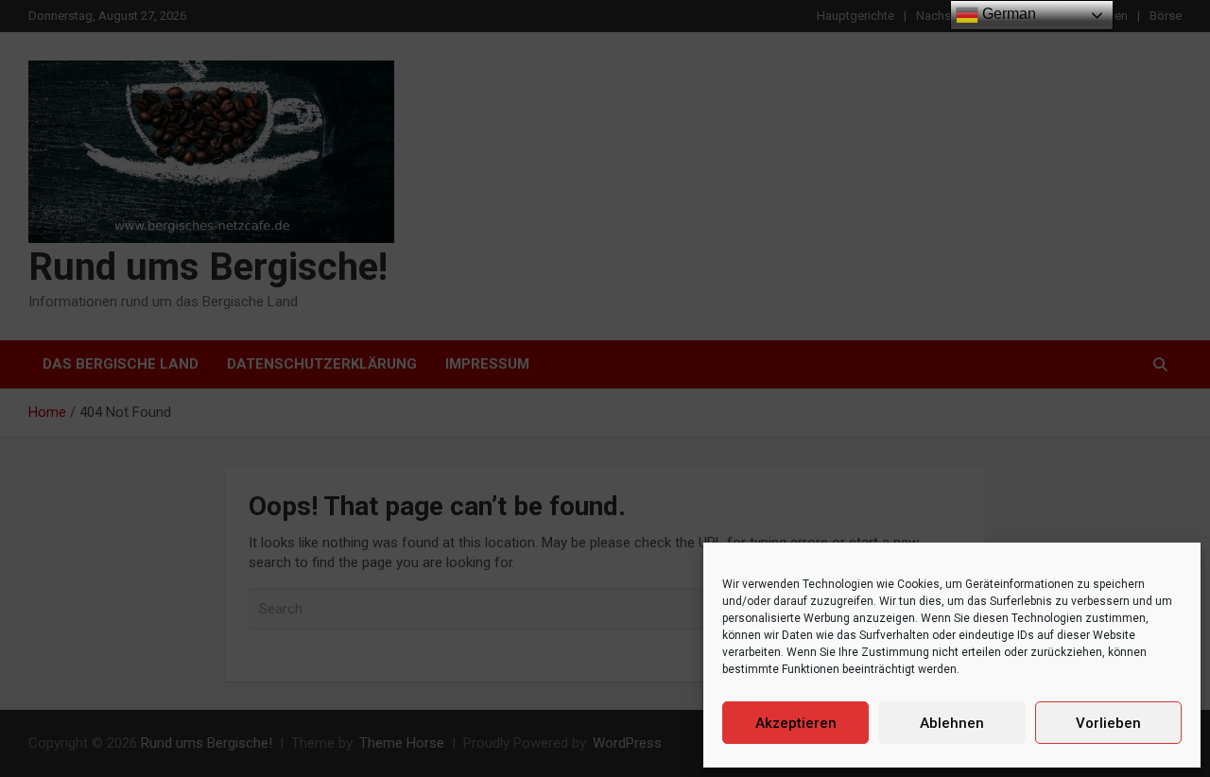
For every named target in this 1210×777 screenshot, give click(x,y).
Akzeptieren (796, 723)
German (1007, 14)
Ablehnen (952, 723)
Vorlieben (1108, 723)
